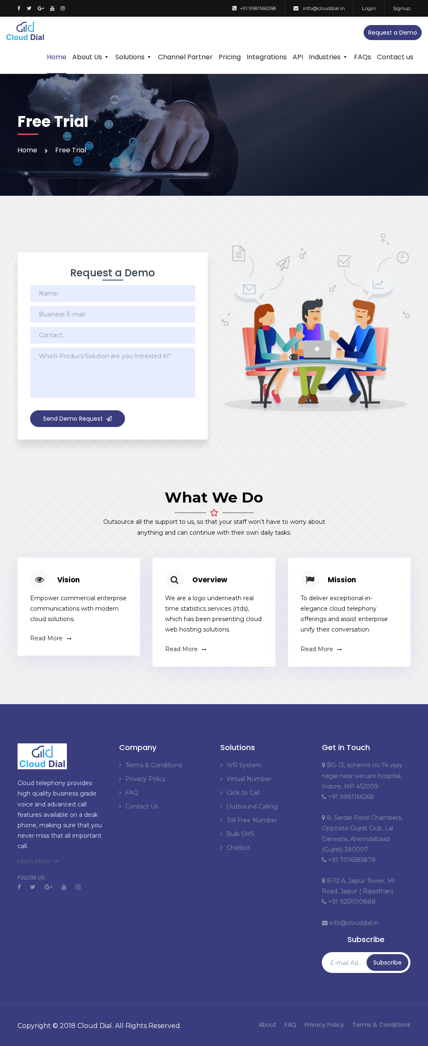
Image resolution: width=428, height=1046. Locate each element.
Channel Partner (185, 57)
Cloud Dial (94, 1026)
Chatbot (238, 847)
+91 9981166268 (258, 8)
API (298, 57)
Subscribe (387, 962)
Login (369, 8)
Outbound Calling (252, 806)
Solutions (130, 57)
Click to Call (243, 792)
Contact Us (141, 806)
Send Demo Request (73, 418)
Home (56, 57)
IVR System (244, 765)
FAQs (362, 57)
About (267, 1025)
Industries (325, 57)
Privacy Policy (145, 779)
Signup (401, 8)
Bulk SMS (241, 834)
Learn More (34, 861)
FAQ (131, 792)
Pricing (230, 57)
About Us (87, 57)
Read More (46, 638)
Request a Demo (392, 32)
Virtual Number (249, 779)
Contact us (395, 57)
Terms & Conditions (153, 765)
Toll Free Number (252, 820)
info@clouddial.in (323, 8)
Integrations (267, 57)
